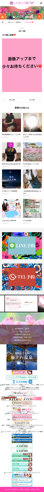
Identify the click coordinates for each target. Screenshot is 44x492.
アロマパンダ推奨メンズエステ (22, 428)
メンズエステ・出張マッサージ (22, 433)
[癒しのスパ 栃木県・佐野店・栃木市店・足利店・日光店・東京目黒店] (22, 3)
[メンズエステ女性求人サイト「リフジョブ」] (22, 406)
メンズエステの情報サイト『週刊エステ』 (22, 412)
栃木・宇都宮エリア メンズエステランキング (22, 419)
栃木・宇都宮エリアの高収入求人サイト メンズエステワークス (22, 425)
